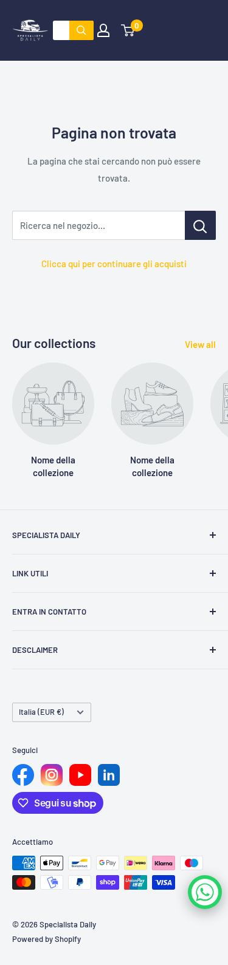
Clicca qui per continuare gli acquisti (114, 263)
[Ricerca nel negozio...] (200, 225)
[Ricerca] (81, 30)
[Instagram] (52, 775)
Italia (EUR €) (41, 712)
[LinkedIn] (109, 775)
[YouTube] (80, 775)
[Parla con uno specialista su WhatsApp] (205, 892)
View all (200, 344)
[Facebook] (23, 775)
